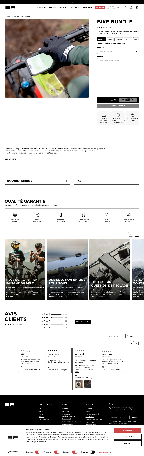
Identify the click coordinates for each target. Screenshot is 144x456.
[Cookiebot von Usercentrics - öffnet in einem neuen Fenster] (12, 452)
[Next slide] (137, 234)
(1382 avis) (109, 27)
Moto (41, 411)
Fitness (41, 417)
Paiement (65, 411)
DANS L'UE (72, 2)
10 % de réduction (111, 7)
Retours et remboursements (68, 415)
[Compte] (131, 7)
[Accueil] (10, 7)
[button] (54, 314)
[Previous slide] (130, 234)
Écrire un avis (82, 322)
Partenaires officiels (92, 414)
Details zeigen (104, 452)
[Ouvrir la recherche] (126, 7)
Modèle (100, 56)
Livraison (65, 408)
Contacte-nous (67, 424)
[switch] (56, 452)
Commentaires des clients (71, 422)
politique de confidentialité (118, 423)
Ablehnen (127, 443)
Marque (100, 47)
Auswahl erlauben (127, 437)
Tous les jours (44, 420)
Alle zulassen (127, 430)
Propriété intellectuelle (94, 420)
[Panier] (137, 7)
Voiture (41, 414)
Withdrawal (66, 419)
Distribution (90, 417)
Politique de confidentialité (91, 423)
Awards (88, 411)
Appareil (101, 39)
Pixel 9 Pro (15, 17)
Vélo (40, 408)
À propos (89, 408)
